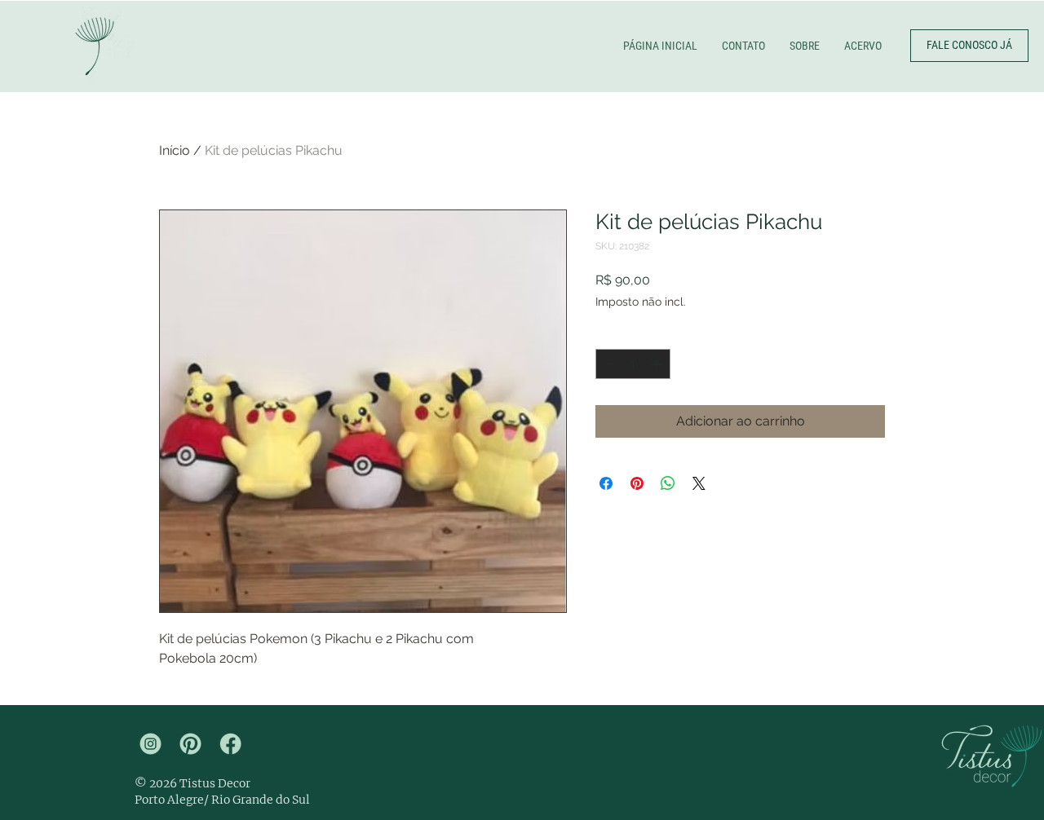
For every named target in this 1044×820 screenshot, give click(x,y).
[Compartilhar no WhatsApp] (668, 483)
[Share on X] (699, 483)
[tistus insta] (150, 744)
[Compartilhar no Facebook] (606, 483)
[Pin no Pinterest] (637, 483)
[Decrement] (608, 364)
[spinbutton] (633, 364)
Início (174, 150)
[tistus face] (230, 744)
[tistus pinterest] (190, 744)
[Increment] (658, 364)
